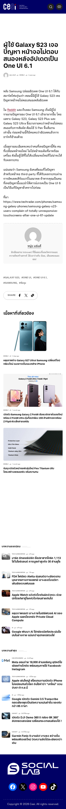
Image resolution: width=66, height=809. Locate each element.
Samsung (11, 283)
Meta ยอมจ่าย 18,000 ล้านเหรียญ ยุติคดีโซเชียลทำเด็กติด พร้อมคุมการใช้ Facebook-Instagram (37, 666)
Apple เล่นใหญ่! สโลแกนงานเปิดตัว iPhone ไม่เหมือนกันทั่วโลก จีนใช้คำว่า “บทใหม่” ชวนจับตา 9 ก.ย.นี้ (37, 684)
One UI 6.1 (41, 277)
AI (12, 627)
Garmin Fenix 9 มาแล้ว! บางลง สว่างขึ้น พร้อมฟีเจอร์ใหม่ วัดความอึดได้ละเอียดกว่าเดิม (37, 740)
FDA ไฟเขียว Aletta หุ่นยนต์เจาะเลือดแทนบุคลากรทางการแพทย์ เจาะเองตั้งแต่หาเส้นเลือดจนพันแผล (36, 580)
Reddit (11, 110)
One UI (27, 277)
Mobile (22, 75)
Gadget (14, 713)
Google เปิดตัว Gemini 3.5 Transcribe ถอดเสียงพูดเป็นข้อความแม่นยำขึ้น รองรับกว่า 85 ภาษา (36, 703)
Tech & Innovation (18, 554)
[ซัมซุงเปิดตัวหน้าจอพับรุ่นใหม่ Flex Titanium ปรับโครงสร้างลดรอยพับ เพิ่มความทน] (33, 444)
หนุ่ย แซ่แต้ (34, 246)
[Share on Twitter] (26, 295)
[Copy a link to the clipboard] (32, 295)
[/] (59, 6)
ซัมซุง (23, 283)
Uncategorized (17, 658)
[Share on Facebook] (19, 295)
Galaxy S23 (12, 277)
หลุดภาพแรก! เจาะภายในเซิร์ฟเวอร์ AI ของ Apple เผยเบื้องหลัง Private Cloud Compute (37, 617)
